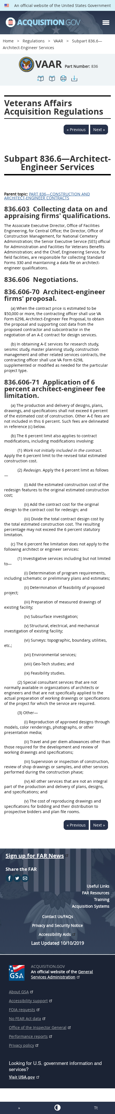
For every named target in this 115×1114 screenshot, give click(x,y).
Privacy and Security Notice (57, 925)
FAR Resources (95, 892)
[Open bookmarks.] (52, 80)
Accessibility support (28, 1000)
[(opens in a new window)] (18, 971)
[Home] (43, 22)
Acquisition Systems (90, 906)
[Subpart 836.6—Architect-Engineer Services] (41, 80)
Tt (96, 1107)
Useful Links (98, 886)
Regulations (34, 41)
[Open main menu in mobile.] (105, 22)
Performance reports (28, 1036)
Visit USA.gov (22, 1076)
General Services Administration (62, 974)
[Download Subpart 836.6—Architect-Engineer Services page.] (74, 80)
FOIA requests (22, 1009)
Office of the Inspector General (37, 1027)
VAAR (58, 41)
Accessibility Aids (55, 934)
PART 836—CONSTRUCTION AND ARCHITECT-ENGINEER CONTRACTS (47, 195)
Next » (99, 129)
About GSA (19, 991)
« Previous (76, 129)
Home (8, 41)
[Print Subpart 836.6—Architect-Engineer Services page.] (63, 80)
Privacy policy (21, 1045)
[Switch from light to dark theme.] (57, 1107)
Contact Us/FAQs (57, 916)
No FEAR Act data (25, 1018)
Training (101, 899)
